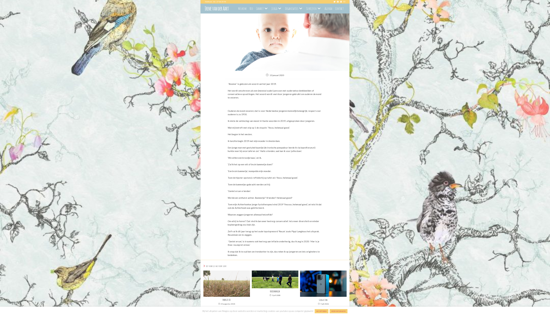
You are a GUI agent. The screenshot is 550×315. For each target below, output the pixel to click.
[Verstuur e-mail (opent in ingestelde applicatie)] (344, 1)
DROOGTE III (227, 300)
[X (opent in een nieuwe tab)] (335, 1)
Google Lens (323, 300)
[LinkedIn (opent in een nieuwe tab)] (341, 1)
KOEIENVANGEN (275, 291)
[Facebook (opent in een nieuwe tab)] (338, 1)
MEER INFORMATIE (338, 311)
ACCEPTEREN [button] (321, 311)
